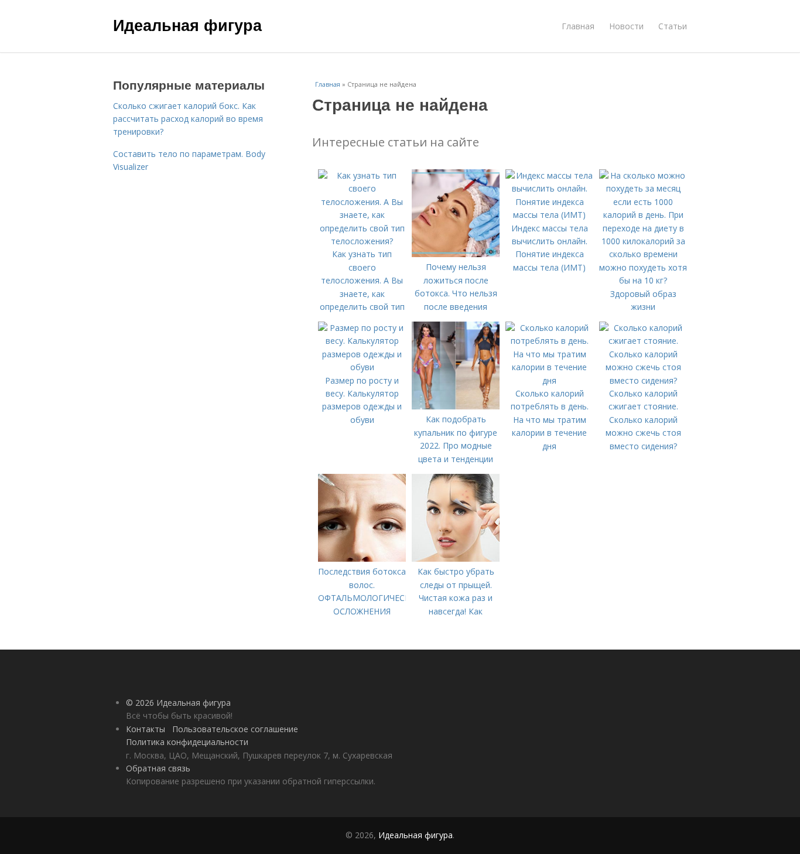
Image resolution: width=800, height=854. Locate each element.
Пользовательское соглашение (235, 729)
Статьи (672, 26)
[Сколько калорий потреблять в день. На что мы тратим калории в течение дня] (549, 380)
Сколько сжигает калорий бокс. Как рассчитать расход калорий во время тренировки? (188, 119)
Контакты (145, 729)
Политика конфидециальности (187, 741)
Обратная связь (158, 768)
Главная (578, 26)
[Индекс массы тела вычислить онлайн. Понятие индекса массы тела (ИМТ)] (549, 214)
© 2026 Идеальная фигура (178, 702)
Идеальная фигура (187, 24)
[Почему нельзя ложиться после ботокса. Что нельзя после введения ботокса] (456, 253)
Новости (626, 26)
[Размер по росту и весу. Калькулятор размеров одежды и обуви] (362, 367)
